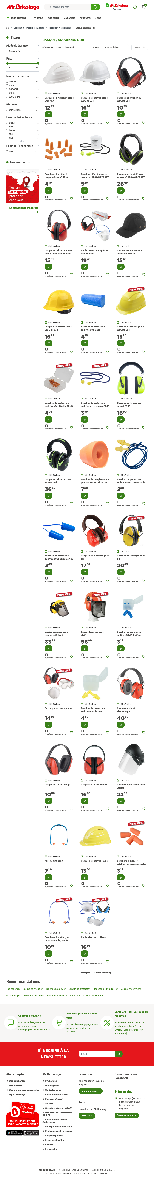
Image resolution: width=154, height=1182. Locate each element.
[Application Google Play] (14, 1133)
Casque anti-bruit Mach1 (94, 784)
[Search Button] (95, 7)
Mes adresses (15, 1085)
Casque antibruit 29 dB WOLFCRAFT (129, 99)
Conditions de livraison (56, 1094)
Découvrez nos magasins (23, 208)
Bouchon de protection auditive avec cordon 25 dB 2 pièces (131, 482)
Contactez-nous (53, 1090)
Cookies (49, 1144)
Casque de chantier (33, 989)
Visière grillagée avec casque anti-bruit (56, 634)
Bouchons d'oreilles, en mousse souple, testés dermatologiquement (57, 940)
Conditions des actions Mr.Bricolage (54, 1121)
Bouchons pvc (13, 995)
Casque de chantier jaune (94, 860)
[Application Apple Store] (31, 1133)
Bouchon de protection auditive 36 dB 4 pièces (129, 634)
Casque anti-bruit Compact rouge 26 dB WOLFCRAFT (59, 252)
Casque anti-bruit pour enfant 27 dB (129, 405)
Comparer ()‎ (139, 47)
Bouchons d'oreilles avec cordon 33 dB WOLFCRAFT (95, 176)
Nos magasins (52, 1085)
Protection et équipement (60, 28)
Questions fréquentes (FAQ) (58, 1108)
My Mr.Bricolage (17, 1094)
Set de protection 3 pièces (58, 708)
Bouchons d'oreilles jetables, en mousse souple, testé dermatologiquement (131, 864)
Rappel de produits (54, 1135)
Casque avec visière (131, 989)
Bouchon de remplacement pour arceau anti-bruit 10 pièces (95, 482)
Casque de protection (79, 989)
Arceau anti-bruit (54, 860)
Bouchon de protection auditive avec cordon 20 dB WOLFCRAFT (95, 406)
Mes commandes (17, 1081)
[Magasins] (59, 1022)
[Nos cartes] (22, 1113)
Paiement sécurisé (54, 1099)
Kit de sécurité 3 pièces (93, 937)
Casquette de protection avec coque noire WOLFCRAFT (129, 253)
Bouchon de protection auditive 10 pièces (93, 328)
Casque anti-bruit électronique (126, 710)
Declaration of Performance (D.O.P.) (57, 1114)
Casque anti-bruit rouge (57, 784)
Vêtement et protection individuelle (29, 28)
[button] (144, 7)
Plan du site (51, 1149)
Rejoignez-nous (89, 1091)
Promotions (51, 1081)
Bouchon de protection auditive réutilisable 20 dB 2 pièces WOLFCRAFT (59, 406)
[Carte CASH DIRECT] (107, 1022)
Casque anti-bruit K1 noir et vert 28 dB (58, 481)
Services (49, 1103)
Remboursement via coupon (58, 1131)
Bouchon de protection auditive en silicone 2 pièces (93, 711)
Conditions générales (103, 1170)
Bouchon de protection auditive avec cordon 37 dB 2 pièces (59, 559)
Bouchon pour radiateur (105, 989)
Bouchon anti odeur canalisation (63, 995)
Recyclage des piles (54, 1140)
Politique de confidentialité (58, 1126)
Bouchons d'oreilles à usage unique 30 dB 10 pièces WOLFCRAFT (56, 177)
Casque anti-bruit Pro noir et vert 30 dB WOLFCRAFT (131, 176)
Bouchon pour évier (56, 989)
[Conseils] (11, 1022)
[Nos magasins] (22, 185)
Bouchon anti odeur (34, 995)
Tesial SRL (103, 1174)
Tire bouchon (13, 989)
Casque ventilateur (93, 995)
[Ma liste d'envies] (135, 6)
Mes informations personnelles (24, 1090)
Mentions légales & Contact (74, 1170)
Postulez (85, 1115)
